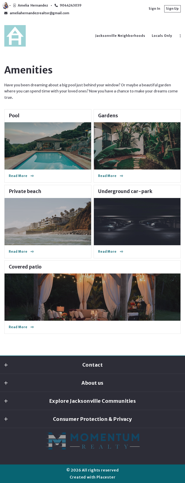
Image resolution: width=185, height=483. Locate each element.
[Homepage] (15, 36)
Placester (106, 477)
